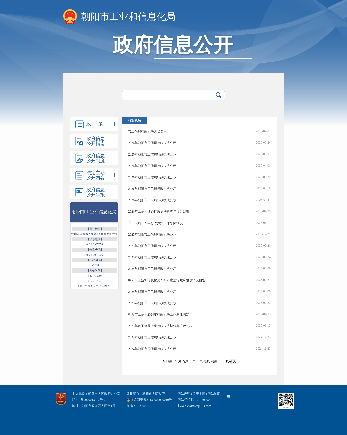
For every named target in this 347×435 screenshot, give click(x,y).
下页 (199, 361)
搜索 (219, 95)
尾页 (207, 361)
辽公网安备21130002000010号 (151, 399)
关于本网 (199, 393)
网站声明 (184, 393)
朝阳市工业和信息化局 (128, 16)
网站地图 (214, 393)
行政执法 (134, 120)
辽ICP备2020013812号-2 (88, 399)
